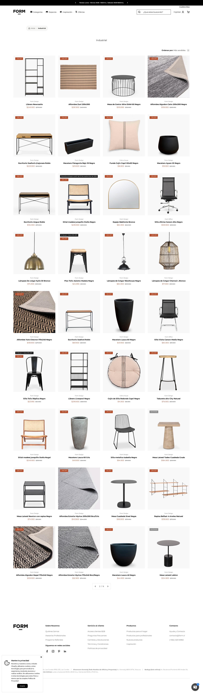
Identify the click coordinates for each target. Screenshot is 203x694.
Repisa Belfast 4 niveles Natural (168, 516)
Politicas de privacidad (97, 648)
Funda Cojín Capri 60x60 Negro (124, 163)
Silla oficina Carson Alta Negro (169, 222)
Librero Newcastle (34, 104)
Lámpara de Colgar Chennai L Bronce (168, 281)
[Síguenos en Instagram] (53, 651)
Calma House (124, 160)
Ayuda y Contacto (177, 631)
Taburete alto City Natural (168, 398)
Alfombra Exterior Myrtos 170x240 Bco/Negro (79, 575)
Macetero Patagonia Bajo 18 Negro (79, 163)
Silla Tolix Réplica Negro (34, 398)
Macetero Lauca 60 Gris (79, 457)
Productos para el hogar (137, 631)
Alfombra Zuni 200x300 (79, 104)
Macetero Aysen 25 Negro (168, 163)
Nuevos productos (134, 640)
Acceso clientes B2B (96, 631)
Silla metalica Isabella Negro (124, 457)
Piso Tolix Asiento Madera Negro (79, 281)
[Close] (41, 657)
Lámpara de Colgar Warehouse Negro (124, 281)
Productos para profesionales (139, 635)
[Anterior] (75, 3)
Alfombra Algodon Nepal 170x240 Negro (34, 575)
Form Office (169, 219)
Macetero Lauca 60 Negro (124, 340)
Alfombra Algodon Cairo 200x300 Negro (168, 104)
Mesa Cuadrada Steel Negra (123, 516)
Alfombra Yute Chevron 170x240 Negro (34, 340)
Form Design (34, 101)
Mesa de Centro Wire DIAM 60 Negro (124, 104)
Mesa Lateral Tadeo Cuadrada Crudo (168, 457)
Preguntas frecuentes (97, 635)
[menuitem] (37, 12)
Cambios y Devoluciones (98, 640)
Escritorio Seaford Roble (79, 340)
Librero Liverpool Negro (79, 398)
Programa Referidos (54, 640)
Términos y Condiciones (98, 644)
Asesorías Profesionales (55, 635)
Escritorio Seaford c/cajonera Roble (34, 163)
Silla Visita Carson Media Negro (168, 340)
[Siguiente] (127, 3)
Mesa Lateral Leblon (169, 575)
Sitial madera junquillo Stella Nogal (34, 457)
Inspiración (131, 644)
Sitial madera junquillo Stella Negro (79, 222)
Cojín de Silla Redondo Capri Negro (124, 398)
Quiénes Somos (52, 631)
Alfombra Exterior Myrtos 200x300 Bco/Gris (79, 516)
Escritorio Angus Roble (34, 222)
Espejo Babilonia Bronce (124, 222)
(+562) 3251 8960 (176, 640)
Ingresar (179, 12)
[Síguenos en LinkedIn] (65, 651)
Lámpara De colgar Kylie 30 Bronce (34, 281)
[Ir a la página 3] (108, 586)
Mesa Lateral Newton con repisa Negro (34, 516)
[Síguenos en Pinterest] (59, 651)
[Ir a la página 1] (95, 586)
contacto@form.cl (177, 635)
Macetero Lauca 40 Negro (124, 575)
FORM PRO (184, 7)
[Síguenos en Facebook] (47, 651)
